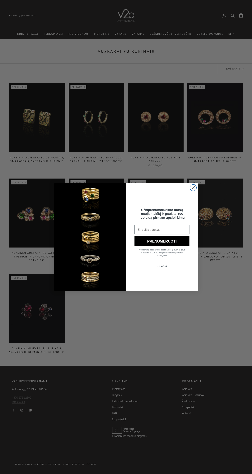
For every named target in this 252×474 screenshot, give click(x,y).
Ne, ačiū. (162, 266)
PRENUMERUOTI (162, 241)
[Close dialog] (193, 187)
